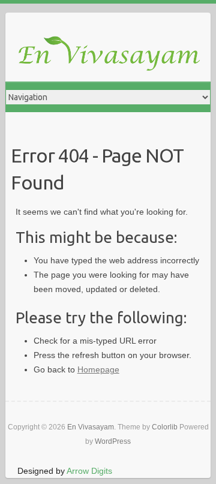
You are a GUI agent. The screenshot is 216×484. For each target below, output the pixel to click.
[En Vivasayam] (114, 55)
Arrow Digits (89, 471)
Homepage (98, 369)
